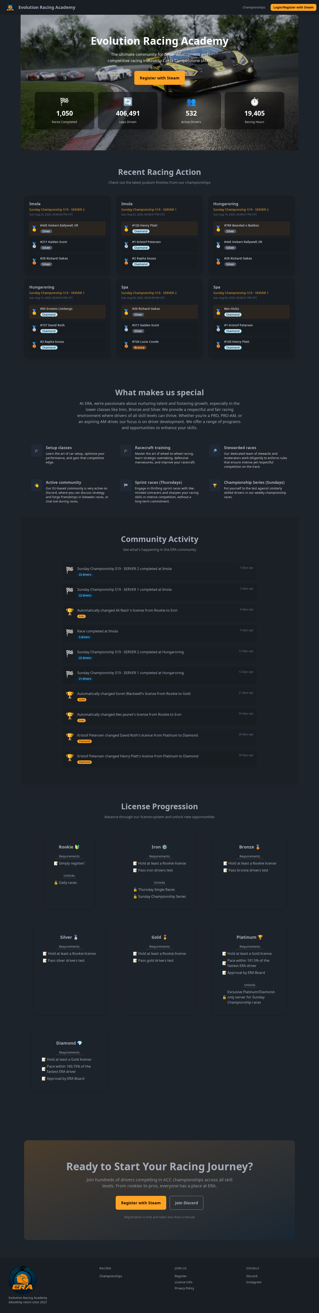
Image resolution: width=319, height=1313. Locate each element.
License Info (183, 1282)
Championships (254, 7)
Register (181, 1276)
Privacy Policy (184, 1288)
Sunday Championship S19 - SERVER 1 (149, 209)
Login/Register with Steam (293, 7)
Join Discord (186, 1202)
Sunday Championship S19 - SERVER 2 (57, 209)
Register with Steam (159, 77)
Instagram (253, 1282)
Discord (251, 1276)
